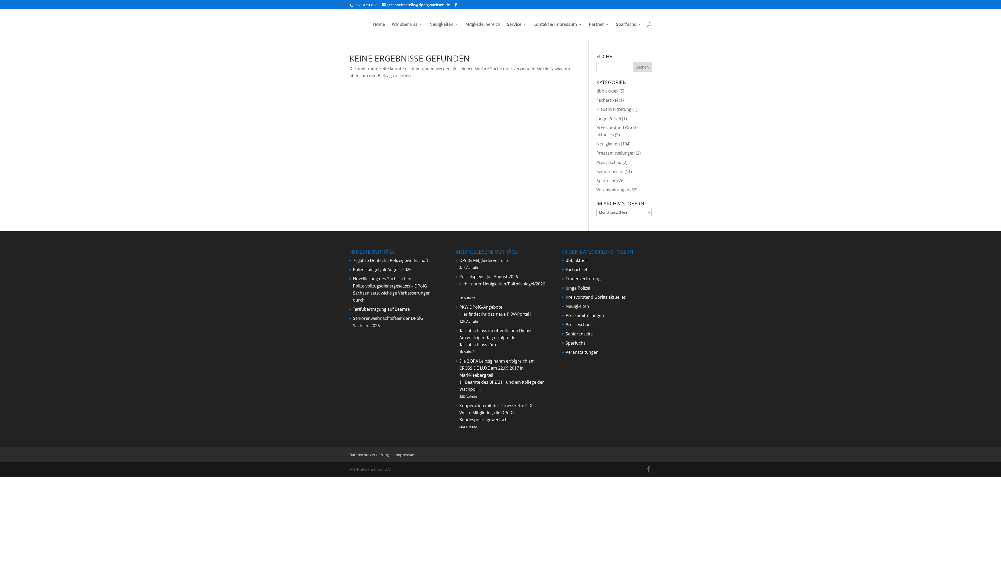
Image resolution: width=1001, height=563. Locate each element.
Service (514, 24)
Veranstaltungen (612, 190)
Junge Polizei (608, 118)
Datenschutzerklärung (369, 454)
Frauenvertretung (613, 109)
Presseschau (608, 162)
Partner (596, 24)
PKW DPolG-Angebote (480, 307)
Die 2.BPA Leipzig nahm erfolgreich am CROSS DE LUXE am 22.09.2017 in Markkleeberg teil (497, 368)
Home (379, 24)
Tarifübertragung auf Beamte (381, 309)
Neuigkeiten (441, 24)
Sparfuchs (626, 24)
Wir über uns (404, 24)
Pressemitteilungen (615, 153)
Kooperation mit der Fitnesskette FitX (495, 405)
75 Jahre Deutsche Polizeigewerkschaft (390, 260)
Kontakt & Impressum (555, 24)
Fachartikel (607, 100)
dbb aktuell (607, 91)
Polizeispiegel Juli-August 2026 (382, 269)
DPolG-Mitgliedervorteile (483, 260)
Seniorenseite (610, 171)
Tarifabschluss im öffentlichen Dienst (495, 330)
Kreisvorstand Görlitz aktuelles (596, 297)
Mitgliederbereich (482, 24)
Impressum (406, 454)
